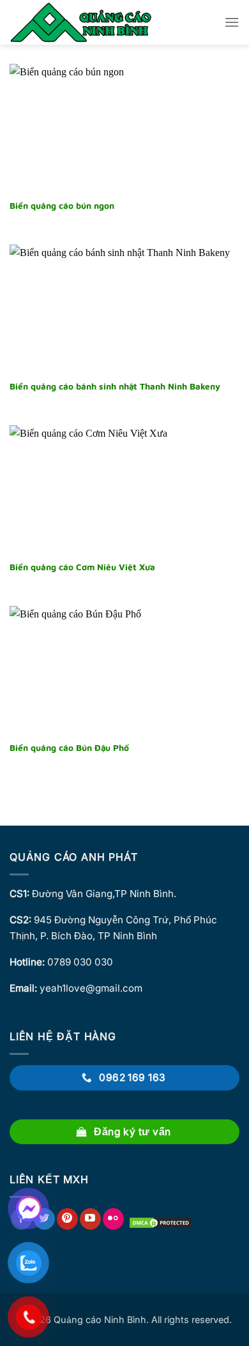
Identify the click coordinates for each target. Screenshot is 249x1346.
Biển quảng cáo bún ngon (62, 205)
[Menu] (231, 22)
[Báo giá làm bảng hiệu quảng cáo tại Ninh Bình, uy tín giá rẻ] (82, 22)
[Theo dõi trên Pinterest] (67, 1219)
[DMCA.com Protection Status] (160, 1222)
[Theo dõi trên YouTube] (90, 1219)
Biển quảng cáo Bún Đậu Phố (69, 748)
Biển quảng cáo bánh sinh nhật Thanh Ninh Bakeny (115, 386)
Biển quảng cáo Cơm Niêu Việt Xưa (82, 567)
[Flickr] (113, 1219)
